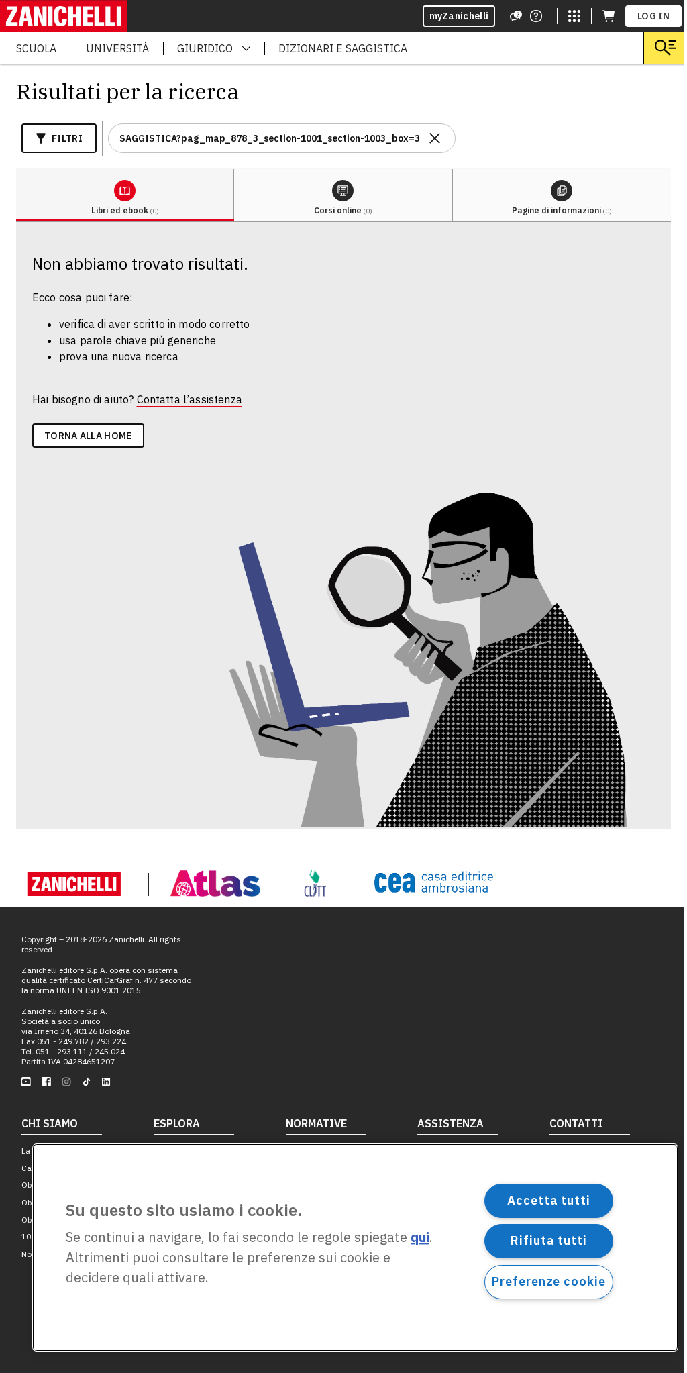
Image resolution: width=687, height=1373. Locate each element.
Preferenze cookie (548, 1281)
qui (420, 1238)
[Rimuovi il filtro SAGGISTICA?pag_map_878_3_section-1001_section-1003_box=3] (434, 138)
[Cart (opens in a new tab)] (608, 16)
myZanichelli (459, 16)
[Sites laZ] (574, 16)
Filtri (67, 138)
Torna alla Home (88, 435)
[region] (355, 1247)
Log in (653, 16)
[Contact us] (536, 16)
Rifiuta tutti (549, 1240)
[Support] (516, 16)
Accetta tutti (548, 1200)
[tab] (125, 195)
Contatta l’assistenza (189, 399)
